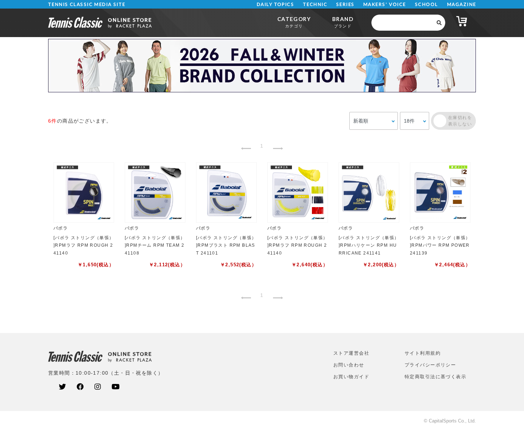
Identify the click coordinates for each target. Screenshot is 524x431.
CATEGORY (294, 22)
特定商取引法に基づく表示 (435, 376)
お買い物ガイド (351, 376)
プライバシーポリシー (430, 365)
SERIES (345, 4)
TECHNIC (315, 4)
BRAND (342, 22)
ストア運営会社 (351, 353)
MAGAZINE (461, 4)
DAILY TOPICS (275, 4)
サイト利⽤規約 (423, 353)
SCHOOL (426, 4)
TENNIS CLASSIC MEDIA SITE (86, 4)
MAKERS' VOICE (384, 4)
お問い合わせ (348, 365)
